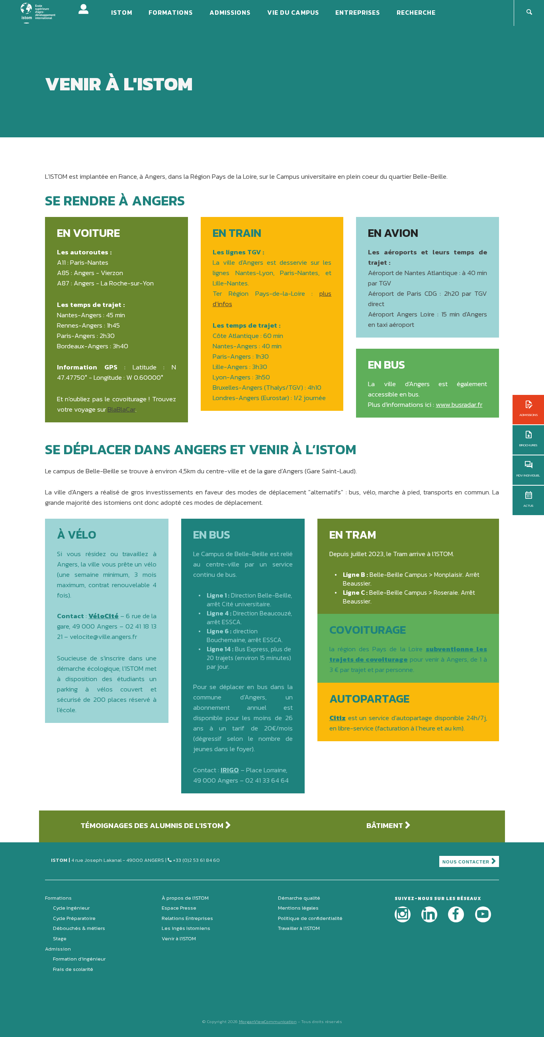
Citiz (337, 718)
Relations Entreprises (187, 918)
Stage (60, 938)
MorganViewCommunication (268, 1021)
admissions (528, 415)
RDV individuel (528, 475)
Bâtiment (384, 825)
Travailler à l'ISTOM (299, 928)
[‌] (403, 914)
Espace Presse (179, 908)
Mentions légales (298, 908)
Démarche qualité (299, 898)
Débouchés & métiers (79, 928)
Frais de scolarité (73, 969)
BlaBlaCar (121, 409)
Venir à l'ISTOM (179, 938)
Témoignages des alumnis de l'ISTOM (151, 825)
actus (528, 505)
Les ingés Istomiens (186, 928)
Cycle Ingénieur (71, 908)
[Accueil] (43, 12)
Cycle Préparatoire (74, 918)
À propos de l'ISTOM (185, 898)
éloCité (106, 616)
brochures (528, 445)
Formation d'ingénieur (79, 959)
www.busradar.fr (459, 404)
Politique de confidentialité (310, 918)
